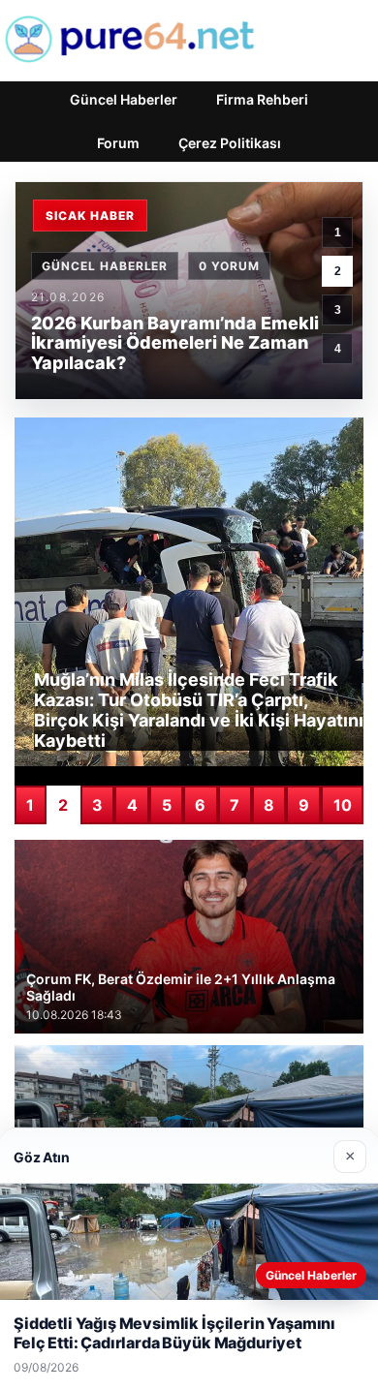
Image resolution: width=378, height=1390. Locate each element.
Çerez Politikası (229, 143)
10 (342, 805)
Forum (118, 143)
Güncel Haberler (123, 99)
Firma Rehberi (262, 99)
